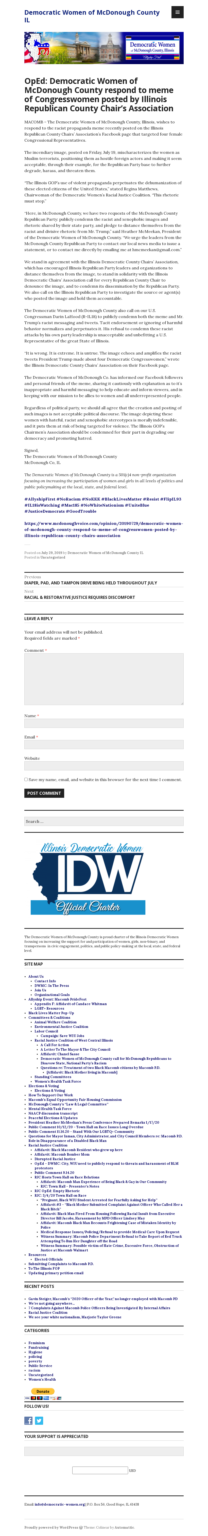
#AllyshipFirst (39, 499)
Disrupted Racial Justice (55, 1159)
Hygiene (35, 1352)
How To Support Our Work (50, 1095)
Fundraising (38, 1347)
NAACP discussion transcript (53, 1113)
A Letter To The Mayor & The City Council (75, 1049)
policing (35, 1357)
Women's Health (42, 1379)
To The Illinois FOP (44, 1268)
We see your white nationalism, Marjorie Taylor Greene (75, 1317)
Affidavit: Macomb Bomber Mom (62, 1154)
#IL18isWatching (42, 505)
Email (31, 736)
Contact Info (45, 981)
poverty (35, 1361)
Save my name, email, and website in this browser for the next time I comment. (105, 779)
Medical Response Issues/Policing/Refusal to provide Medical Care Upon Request (110, 1232)
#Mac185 (70, 505)
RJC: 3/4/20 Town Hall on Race (60, 1195)
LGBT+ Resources (49, 1008)
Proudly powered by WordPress (51, 1527)
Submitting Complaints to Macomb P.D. (61, 1264)
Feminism (36, 1343)
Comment (35, 650)
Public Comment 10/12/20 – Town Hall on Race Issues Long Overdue (86, 1127)
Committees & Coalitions (49, 1017)
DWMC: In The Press (51, 986)
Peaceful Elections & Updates (53, 1118)
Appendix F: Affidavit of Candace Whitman (70, 1004)
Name (31, 715)
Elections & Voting (43, 1086)
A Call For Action (55, 1045)
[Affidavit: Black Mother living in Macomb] (82, 1072)
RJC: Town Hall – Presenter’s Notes (70, 1186)
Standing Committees (52, 1077)
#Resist (151, 499)
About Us (36, 976)
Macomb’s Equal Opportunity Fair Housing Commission (75, 1100)
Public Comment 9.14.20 (54, 1173)
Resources (37, 1255)
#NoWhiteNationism (102, 505)
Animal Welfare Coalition (55, 1022)
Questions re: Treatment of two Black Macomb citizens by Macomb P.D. (100, 1068)
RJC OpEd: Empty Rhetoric (57, 1191)
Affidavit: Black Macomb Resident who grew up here (78, 1150)
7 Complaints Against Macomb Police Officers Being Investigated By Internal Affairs (99, 1308)
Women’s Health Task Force (57, 1081)
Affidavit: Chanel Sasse (60, 1054)
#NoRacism (68, 499)
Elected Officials (48, 1259)
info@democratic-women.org (60, 1504)
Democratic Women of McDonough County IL (92, 16)
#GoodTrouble (81, 511)
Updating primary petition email (55, 1273)
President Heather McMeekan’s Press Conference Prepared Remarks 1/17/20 (93, 1122)
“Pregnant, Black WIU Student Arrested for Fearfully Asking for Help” (99, 1200)
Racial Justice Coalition (47, 1145)
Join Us (40, 990)
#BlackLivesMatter (121, 499)
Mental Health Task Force (50, 1109)
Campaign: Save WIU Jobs (62, 1036)
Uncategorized (52, 557)
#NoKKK (91, 499)
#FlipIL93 (170, 499)
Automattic (124, 1527)
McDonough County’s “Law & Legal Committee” (68, 1104)
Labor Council (46, 1031)
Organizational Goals (52, 995)
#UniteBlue (137, 505)
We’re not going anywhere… (51, 1303)
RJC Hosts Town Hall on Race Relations (66, 1177)
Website (32, 758)
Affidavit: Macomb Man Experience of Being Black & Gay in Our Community (104, 1182)
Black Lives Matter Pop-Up (51, 1013)
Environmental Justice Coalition (61, 1027)
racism (34, 1370)
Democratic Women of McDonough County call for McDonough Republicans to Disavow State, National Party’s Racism (106, 1061)
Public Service (40, 1366)
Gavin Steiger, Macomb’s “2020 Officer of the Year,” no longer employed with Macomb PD (103, 1299)
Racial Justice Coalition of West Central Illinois (73, 1040)
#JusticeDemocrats (44, 511)
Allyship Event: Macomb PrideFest (57, 999)
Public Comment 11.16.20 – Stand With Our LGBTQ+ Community (81, 1132)
